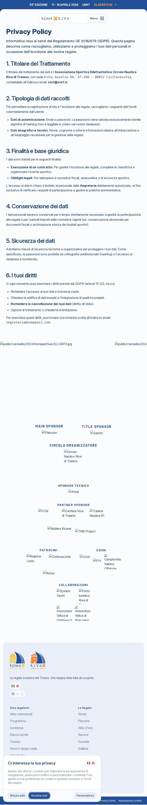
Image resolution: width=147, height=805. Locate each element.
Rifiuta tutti (17, 795)
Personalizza (85, 795)
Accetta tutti (39, 795)
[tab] (88, 763)
